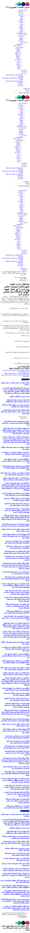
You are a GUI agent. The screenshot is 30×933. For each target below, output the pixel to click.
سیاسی (21, 37)
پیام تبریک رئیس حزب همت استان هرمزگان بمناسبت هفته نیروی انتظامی (15, 405)
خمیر (21, 24)
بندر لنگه (20, 14)
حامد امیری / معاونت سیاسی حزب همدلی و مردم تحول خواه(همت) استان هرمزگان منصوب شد (15, 454)
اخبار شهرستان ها (21, 33)
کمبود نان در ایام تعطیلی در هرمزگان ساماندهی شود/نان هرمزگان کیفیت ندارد (16, 612)
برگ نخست (23, 268)
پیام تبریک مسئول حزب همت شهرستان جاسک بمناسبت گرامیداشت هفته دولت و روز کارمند (15, 578)
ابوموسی (20, 31)
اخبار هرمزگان (22, 10)
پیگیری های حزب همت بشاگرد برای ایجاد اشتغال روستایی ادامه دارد (16, 499)
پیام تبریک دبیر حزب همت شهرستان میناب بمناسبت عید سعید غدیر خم (16, 572)
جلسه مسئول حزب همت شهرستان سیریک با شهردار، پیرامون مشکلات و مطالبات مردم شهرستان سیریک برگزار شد (15, 585)
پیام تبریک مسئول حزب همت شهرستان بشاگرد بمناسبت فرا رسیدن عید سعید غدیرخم (16, 558)
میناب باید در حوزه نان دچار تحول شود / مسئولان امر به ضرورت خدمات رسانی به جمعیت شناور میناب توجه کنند (16, 592)
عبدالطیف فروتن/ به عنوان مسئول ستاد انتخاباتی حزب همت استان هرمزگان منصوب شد (15, 460)
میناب (21, 13)
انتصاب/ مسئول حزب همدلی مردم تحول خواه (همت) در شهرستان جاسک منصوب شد (15, 473)
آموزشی (21, 36)
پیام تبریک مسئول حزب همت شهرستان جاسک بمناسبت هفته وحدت (16, 854)
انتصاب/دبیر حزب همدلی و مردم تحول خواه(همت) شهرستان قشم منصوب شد (16, 542)
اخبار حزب (23, 70)
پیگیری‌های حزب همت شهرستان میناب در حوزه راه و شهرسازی (16, 859)
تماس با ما (20, 85)
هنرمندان (20, 41)
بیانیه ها (24, 71)
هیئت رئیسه (17, 45)
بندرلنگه (18, 54)
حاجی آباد (20, 21)
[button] (26, 88)
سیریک (21, 27)
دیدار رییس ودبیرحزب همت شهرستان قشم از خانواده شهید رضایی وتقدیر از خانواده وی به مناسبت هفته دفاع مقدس (15, 900)
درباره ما (20, 84)
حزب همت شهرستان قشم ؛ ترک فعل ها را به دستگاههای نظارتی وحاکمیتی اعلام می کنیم (15, 886)
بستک (21, 19)
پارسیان (21, 25)
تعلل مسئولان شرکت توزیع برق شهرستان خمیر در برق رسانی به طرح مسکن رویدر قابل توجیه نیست (15, 411)
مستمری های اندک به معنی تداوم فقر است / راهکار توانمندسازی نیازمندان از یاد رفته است (15, 525)
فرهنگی (21, 39)
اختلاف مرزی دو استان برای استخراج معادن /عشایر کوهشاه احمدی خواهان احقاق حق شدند (15, 467)
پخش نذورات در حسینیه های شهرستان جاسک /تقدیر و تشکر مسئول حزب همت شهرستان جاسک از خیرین (16, 510)
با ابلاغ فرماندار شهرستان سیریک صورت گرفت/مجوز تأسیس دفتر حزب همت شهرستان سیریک (16, 599)
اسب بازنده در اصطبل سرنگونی (19, 396)
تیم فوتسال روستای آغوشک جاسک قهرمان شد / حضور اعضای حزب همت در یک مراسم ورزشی (15, 875)
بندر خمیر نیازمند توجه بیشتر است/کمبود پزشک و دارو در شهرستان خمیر (16, 504)
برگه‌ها (24, 270)
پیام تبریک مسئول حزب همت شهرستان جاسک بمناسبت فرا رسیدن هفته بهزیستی (16, 552)
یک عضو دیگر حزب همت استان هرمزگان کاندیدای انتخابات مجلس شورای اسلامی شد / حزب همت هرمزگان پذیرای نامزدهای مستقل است (15, 518)
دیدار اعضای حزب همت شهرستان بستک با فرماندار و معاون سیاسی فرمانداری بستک (16, 478)
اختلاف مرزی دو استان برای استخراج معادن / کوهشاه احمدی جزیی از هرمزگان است (15, 494)
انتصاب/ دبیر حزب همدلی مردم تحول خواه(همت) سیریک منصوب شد (17, 547)
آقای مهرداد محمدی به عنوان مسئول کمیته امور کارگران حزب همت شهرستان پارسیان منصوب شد (15, 536)
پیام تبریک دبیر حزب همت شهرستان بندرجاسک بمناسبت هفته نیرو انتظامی (17, 400)
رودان (21, 18)
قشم (21, 16)
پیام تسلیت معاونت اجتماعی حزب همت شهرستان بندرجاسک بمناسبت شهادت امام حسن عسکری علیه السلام (15, 907)
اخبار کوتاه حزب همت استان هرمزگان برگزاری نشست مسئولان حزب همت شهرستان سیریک (17, 606)
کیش (21, 30)
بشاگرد (21, 28)
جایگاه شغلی (19, 44)
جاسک (21, 22)
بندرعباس (20, 11)
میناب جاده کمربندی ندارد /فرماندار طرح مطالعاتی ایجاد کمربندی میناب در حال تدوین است (15, 423)
